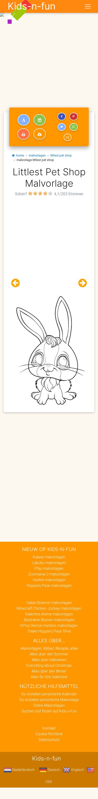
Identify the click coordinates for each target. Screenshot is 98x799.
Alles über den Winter (49, 671)
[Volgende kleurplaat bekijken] (80, 283)
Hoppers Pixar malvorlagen (49, 585)
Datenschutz (49, 739)
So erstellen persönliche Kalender (49, 694)
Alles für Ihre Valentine (49, 676)
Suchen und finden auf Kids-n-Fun (49, 711)
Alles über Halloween (49, 659)
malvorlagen (37, 155)
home (19, 155)
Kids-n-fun (31, 6)
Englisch (77, 770)
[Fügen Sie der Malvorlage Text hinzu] (24, 120)
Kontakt (49, 728)
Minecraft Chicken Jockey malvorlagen (49, 608)
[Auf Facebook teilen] (62, 116)
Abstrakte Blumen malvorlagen (49, 619)
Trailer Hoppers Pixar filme (49, 631)
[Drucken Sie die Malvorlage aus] (23, 134)
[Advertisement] (49, 51)
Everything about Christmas (49, 665)
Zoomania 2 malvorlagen (49, 574)
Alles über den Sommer (49, 654)
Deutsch (53, 770)
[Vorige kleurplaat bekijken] (17, 283)
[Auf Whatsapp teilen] (73, 127)
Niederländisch (22, 770)
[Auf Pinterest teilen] (73, 116)
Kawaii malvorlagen (49, 557)
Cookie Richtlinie (49, 733)
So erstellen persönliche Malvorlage (49, 699)
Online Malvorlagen (49, 705)
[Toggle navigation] (87, 6)
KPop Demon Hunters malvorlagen (49, 625)
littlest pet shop (61, 155)
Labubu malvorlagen (49, 562)
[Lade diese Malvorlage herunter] (39, 134)
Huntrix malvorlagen (49, 579)
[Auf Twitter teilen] (62, 127)
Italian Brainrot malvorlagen (49, 602)
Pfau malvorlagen (49, 568)
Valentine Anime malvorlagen (49, 614)
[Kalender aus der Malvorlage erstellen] (40, 120)
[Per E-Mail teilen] (68, 137)
